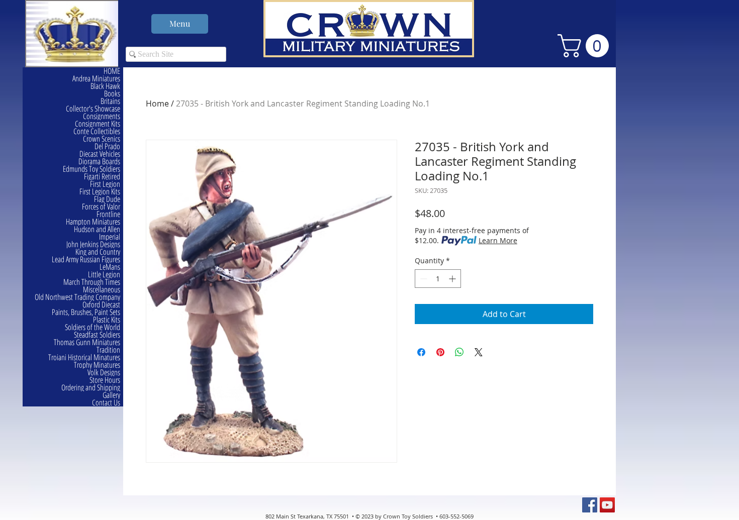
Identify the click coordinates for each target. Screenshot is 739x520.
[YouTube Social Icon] (607, 504)
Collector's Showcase (93, 109)
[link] (586, 45)
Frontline (108, 214)
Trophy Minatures (97, 365)
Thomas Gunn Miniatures (87, 342)
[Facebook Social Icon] (589, 504)
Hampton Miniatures (93, 222)
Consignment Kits (97, 124)
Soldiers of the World (92, 327)
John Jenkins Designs (93, 244)
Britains (110, 101)
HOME (112, 71)
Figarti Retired (102, 176)
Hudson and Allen (97, 229)
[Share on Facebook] (421, 352)
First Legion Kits (99, 191)
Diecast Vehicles (99, 154)
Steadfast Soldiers (97, 335)
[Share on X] (479, 352)
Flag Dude (107, 199)
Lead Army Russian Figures (86, 259)
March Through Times (91, 282)
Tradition (108, 350)
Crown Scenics (101, 139)
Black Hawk (105, 86)
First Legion (105, 184)
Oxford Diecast (101, 304)
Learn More (498, 240)
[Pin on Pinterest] (440, 352)
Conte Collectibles (96, 131)
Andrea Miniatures (96, 78)
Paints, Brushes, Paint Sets (86, 312)
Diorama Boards (99, 161)
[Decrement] (422, 278)
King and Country (97, 252)
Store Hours (104, 380)
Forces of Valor (101, 207)
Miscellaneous (101, 289)
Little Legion (104, 274)
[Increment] (453, 278)
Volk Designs (103, 372)
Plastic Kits (106, 320)
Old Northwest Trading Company (77, 297)
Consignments (101, 116)
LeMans (110, 267)
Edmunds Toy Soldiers (91, 169)
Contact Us (106, 402)
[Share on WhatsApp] (459, 352)
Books (112, 93)
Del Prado (107, 146)
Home (157, 103)
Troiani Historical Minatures (84, 357)
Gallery (111, 395)
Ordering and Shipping (90, 387)
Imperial (109, 237)
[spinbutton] (438, 278)
